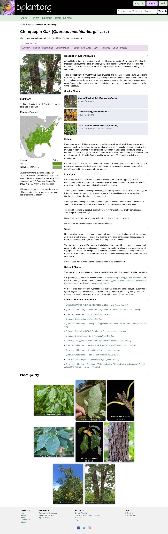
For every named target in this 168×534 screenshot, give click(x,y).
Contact (67, 17)
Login (163, 3)
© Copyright (129, 513)
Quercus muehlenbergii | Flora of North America (86, 355)
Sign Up (139, 3)
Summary (26, 48)
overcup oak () (96, 283)
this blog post (48, 184)
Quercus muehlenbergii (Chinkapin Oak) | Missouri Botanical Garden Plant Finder (101, 324)
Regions (47, 17)
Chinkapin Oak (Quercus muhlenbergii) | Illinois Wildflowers (91, 341)
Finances (78, 517)
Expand (33, 112)
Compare (89, 101)
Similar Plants (62, 48)
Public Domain (62, 414)
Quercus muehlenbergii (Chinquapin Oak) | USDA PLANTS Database (96, 310)
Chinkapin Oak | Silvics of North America (83, 336)
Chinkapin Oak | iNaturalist (77, 319)
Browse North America (48, 513)
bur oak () (117, 281)
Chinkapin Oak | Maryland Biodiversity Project (86, 359)
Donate (152, 3)
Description (47, 48)
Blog (58, 17)
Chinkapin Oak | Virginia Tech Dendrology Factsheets (89, 331)
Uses (96, 48)
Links (115, 48)
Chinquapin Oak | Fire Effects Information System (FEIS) (90, 305)
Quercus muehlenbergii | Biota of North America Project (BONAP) (94, 345)
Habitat (75, 48)
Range (36, 48)
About (24, 17)
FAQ (76, 520)
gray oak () (122, 294)
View (80, 101)
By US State (44, 517)
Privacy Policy (130, 515)
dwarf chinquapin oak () (123, 278)
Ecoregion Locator (46, 515)
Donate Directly (81, 513)
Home (22, 25)
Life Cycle (86, 48)
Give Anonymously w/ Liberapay (87, 515)
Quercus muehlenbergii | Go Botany (81, 314)
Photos (123, 48)
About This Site (121, 305)
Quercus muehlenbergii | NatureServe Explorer (86, 350)
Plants (35, 17)
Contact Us (25, 520)
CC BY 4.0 (49, 93)
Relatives (105, 48)
